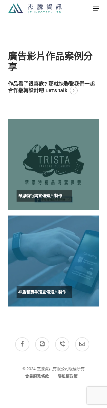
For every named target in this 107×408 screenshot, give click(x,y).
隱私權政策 (68, 376)
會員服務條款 (37, 376)
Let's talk (56, 90)
